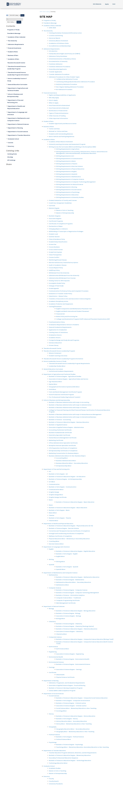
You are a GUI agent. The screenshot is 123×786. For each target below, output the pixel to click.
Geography (52, 727)
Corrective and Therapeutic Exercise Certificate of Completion (69, 531)
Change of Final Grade (56, 286)
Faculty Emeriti (54, 781)
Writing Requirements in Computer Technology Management (76, 182)
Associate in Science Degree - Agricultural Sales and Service (68, 379)
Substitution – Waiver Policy (58, 296)
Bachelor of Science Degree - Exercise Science (64, 528)
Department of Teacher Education (19, 135)
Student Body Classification (58, 242)
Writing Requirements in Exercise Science (69, 166)
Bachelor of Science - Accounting (60, 419)
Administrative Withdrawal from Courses (62, 278)
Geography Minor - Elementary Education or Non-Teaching (75, 731)
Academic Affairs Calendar (17, 37)
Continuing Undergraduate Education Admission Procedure (75, 82)
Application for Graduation (58, 330)
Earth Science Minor (62, 649)
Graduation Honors (55, 335)
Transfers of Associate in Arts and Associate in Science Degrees (70, 299)
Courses (10, 142)
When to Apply (53, 103)
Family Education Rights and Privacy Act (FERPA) (64, 54)
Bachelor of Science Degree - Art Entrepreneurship (65, 479)
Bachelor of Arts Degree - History (67, 719)
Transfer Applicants (55, 72)
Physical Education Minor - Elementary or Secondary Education (69, 539)
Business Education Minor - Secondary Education (72, 463)
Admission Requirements (16, 44)
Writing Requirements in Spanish (66, 174)
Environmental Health (56, 657)
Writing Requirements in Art (65, 156)
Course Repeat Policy (56, 268)
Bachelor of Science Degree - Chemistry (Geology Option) (75, 626)
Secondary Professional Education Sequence (63, 758)
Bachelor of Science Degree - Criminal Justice (71, 703)
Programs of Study (13, 30)
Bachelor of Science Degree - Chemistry (69, 624)
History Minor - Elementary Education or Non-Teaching (74, 724)
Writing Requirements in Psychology (67, 192)
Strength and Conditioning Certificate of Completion (66, 533)
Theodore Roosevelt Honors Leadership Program (16, 68)
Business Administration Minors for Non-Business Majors (67, 456)
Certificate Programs (56, 221)
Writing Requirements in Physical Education (70, 169)
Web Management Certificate (66, 603)
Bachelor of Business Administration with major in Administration (70, 405)
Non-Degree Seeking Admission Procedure (70, 87)
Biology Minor (60, 618)
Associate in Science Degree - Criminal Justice (71, 706)
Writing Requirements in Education (67, 195)
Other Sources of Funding (57, 116)
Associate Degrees (55, 218)
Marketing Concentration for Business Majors (64, 453)
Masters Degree (54, 208)
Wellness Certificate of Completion (60, 536)
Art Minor (52, 482)
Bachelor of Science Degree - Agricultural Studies (65, 376)
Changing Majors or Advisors (58, 229)
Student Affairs (13, 52)
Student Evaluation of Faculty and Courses (63, 200)
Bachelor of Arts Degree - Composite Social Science (73, 700)
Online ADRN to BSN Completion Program (62, 690)
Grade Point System (55, 252)
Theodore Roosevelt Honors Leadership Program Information (18, 74)
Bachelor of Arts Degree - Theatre (60, 518)
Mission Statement (55, 353)
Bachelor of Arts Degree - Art (58, 474)
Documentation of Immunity (58, 61)
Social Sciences (54, 696)
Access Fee (52, 244)
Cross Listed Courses (56, 249)
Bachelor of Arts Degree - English (67, 554)
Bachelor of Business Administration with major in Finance (68, 407)
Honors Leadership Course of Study (17, 80)
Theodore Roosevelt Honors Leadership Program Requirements (69, 363)
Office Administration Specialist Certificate (63, 443)
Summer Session (54, 237)
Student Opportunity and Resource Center (63, 123)
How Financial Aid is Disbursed (59, 108)
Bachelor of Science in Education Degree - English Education (75, 551)
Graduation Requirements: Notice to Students (64, 325)
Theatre (51, 515)
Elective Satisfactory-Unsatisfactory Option (63, 262)
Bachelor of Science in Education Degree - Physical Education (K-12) (71, 526)
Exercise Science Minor (56, 544)
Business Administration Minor (66, 460)
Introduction (53, 51)
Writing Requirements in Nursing (66, 187)
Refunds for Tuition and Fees (58, 131)
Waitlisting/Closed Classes (58, 260)
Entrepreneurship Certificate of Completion (63, 451)
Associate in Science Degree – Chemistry (69, 631)
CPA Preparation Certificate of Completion (63, 448)
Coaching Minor (54, 541)
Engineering (53, 652)
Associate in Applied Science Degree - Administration (66, 427)
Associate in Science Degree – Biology (68, 616)
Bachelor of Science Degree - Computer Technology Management (77, 593)
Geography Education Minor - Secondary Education (73, 729)
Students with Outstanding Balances (61, 134)
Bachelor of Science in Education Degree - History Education (75, 716)
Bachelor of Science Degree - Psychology (69, 744)
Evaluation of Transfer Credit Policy (60, 293)
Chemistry (52, 621)
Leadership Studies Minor (57, 366)
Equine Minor (53, 384)
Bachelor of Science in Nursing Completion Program (66, 688)
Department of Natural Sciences (18, 124)
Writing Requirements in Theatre (66, 164)
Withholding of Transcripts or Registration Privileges (66, 231)
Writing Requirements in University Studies (70, 197)
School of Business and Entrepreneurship (15, 95)
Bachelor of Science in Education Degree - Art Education (67, 476)
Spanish (51, 564)
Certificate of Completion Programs (61, 224)
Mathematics (53, 575)
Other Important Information (58, 118)
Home (13, 4)
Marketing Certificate (56, 440)
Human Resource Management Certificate (62, 438)
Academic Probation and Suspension (61, 304)
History (51, 714)
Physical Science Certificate (65, 677)
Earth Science (53, 646)
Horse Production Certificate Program (61, 394)
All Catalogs (11, 160)
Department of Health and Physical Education (16, 107)
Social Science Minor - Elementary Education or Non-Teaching (76, 708)
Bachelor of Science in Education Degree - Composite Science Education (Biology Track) (85, 639)
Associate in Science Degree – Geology (69, 669)
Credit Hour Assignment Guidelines (60, 203)
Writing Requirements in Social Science (68, 189)
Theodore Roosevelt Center (16, 63)
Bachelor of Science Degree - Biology (68, 613)
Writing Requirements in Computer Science (70, 179)
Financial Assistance (14, 48)
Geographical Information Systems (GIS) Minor (64, 387)
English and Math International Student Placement (72, 311)
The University (12, 41)
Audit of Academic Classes (58, 265)
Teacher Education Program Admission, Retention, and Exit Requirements (72, 753)
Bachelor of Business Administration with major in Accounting (69, 402)
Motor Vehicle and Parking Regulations (61, 136)
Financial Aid (60, 314)
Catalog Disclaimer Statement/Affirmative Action (65, 33)
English (51, 549)
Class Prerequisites (55, 255)
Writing (51, 559)
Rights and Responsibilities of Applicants (62, 95)
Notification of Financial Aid (58, 110)
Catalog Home (12, 154)
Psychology (52, 742)
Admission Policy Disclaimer (58, 56)
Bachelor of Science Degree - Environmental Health (72, 659)
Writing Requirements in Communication (69, 158)
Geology (52, 667)
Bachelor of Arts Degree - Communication (62, 487)
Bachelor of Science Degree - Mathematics (70, 580)
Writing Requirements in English (66, 171)
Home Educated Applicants (58, 69)
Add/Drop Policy (54, 270)
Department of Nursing (15, 128)
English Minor (60, 556)
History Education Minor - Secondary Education (71, 721)
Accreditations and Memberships (60, 46)
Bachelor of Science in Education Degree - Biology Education (75, 611)
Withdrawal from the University (59, 273)
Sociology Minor (61, 711)
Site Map (10, 157)
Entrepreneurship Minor (63, 466)
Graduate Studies (55, 768)
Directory (11, 146)
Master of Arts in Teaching (64, 210)
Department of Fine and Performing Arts (15, 101)
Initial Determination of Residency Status (62, 59)
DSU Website (97, 4)
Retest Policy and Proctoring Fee (66, 316)
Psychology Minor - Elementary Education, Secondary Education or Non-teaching (82, 747)
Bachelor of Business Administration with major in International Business (72, 417)
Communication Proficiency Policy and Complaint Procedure (68, 291)
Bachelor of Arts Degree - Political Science (70, 737)
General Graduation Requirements (60, 327)
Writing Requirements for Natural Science (69, 184)
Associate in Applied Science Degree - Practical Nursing (67, 685)
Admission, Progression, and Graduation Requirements (67, 683)
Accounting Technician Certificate (60, 430)
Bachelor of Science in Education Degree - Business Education (69, 422)
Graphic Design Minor (56, 495)
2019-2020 (52, 28)
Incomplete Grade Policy (57, 283)
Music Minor (53, 513)
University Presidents (56, 784)
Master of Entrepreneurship (65, 213)
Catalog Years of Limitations (58, 332)
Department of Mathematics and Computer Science (18, 119)
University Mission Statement (58, 41)
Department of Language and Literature (17, 113)
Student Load (53, 234)
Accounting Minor (62, 458)
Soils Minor (52, 389)
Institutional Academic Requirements (61, 371)
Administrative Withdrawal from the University (64, 275)
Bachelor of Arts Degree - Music (59, 510)
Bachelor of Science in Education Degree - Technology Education (70, 760)
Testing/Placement (55, 306)
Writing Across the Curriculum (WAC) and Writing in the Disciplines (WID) (72, 147)
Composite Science (55, 637)
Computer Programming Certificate (68, 600)
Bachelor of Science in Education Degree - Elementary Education (70, 755)
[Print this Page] (7, 15)
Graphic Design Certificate (58, 497)
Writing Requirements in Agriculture (67, 149)
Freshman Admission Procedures (59, 66)
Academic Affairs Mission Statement (61, 142)
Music (51, 500)
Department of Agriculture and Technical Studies (17, 89)
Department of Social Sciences (18, 131)
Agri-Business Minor (55, 381)
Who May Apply (54, 98)
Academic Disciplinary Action (58, 301)
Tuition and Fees (54, 129)
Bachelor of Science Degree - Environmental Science (73, 664)
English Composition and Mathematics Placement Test (74, 309)
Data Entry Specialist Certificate (59, 435)
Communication (54, 484)
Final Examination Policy (57, 322)
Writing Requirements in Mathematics (68, 177)
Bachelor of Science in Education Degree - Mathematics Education (77, 577)
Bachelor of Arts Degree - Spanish (67, 567)
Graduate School (13, 139)
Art (50, 471)
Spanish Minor (60, 569)
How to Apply (53, 100)
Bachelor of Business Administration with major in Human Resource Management (75, 414)
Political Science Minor (63, 739)
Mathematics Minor (62, 585)
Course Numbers (54, 247)
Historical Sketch (54, 38)
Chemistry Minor (61, 634)
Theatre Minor (53, 520)
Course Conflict (54, 257)
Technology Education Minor (58, 763)
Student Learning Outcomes (58, 356)
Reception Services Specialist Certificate (62, 445)
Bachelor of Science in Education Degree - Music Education (75, 502)
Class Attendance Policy (57, 239)
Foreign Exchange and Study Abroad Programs (64, 340)
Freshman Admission (56, 64)
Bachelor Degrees (55, 216)
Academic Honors (54, 337)
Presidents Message (13, 33)
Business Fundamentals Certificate (60, 432)
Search (18, 22)
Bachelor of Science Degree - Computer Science (71, 590)
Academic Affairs (13, 59)
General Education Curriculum (17, 84)
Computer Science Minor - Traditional (68, 598)
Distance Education (55, 343)
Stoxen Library (53, 345)
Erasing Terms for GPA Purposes (59, 281)
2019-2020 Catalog (45, 11)
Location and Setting (56, 35)
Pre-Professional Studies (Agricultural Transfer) (64, 397)
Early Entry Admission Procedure (66, 84)
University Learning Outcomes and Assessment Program (67, 144)
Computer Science (55, 588)
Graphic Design (54, 492)
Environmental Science (56, 662)
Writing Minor (60, 561)
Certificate (52, 672)
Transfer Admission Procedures (59, 74)
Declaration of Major (56, 226)
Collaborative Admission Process (67, 79)
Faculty (51, 778)
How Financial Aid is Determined (59, 105)
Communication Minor (56, 489)
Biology (51, 608)
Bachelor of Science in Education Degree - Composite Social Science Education (82, 698)
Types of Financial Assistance (58, 113)
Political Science (54, 734)
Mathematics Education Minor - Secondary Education (73, 582)
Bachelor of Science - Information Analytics (70, 595)
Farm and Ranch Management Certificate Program (65, 392)
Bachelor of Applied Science (58, 425)
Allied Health (60, 675)
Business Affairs (13, 55)
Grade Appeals (54, 288)
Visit (113, 4)
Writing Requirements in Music (66, 161)
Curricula (52, 205)
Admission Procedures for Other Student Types (64, 77)
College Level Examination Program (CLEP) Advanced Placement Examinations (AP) (83, 319)
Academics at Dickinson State (59, 43)
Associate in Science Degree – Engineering (70, 654)
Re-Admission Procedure (64, 89)
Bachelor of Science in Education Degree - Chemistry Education (76, 629)
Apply (107, 4)
